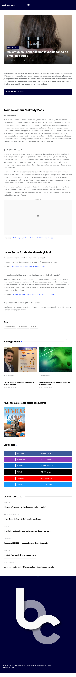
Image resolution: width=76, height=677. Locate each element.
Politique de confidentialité (35, 665)
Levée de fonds (9, 376)
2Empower (48, 665)
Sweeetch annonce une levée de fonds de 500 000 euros (33, 294)
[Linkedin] (72, 665)
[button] (28, 5)
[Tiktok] (65, 665)
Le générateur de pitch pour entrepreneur (20, 555)
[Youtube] (72, 663)
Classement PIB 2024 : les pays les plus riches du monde (26, 543)
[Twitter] (65, 663)
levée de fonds (10, 326)
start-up (34, 326)
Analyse (7, 526)
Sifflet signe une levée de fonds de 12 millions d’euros (33, 238)
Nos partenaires (20, 665)
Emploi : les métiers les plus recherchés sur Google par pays (27, 531)
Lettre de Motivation (11, 514)
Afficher (21, 92)
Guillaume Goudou (15, 60)
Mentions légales (7, 665)
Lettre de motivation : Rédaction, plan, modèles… (22, 519)
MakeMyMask (23, 326)
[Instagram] (69, 665)
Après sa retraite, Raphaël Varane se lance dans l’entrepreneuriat (29, 567)
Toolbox (7, 502)
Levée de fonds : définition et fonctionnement (29, 266)
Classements (8, 538)
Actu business (9, 562)
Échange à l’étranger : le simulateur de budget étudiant (25, 507)
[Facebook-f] (69, 663)
